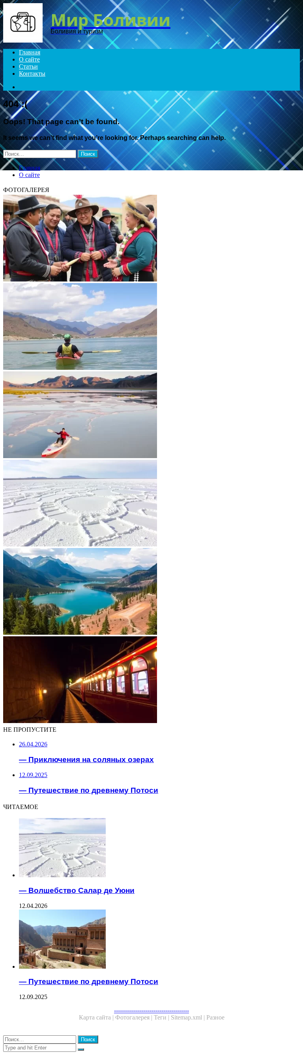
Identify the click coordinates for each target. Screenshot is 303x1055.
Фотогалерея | (134, 1017)
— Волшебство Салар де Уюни (77, 890)
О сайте (29, 59)
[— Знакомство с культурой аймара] (151, 239)
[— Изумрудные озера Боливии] (151, 592)
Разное (215, 1017)
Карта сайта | (97, 1017)
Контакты (32, 73)
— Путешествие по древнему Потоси (88, 981)
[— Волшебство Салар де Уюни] (151, 504)
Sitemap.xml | (188, 1017)
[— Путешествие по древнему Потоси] (159, 940)
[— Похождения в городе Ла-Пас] (151, 327)
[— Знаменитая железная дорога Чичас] (151, 680)
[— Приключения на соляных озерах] (151, 415)
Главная (29, 52)
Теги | (162, 1017)
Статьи (28, 66)
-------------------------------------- (151, 1010)
